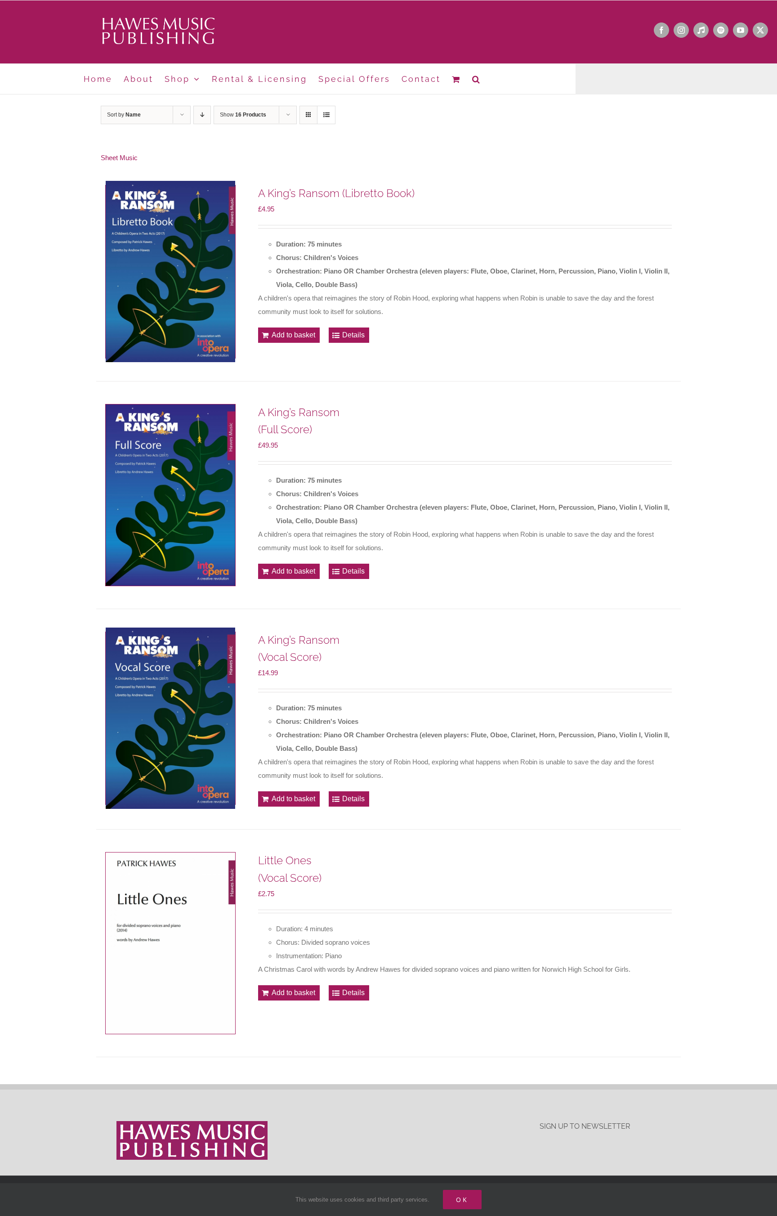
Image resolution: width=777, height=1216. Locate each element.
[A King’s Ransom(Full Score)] (170, 495)
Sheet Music (119, 158)
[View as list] (326, 115)
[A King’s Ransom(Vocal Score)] (170, 718)
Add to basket (293, 335)
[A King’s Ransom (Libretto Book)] (170, 272)
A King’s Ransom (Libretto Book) (336, 193)
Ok (462, 1199)
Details (353, 335)
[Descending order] (202, 115)
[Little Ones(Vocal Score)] (170, 943)
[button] (476, 79)
